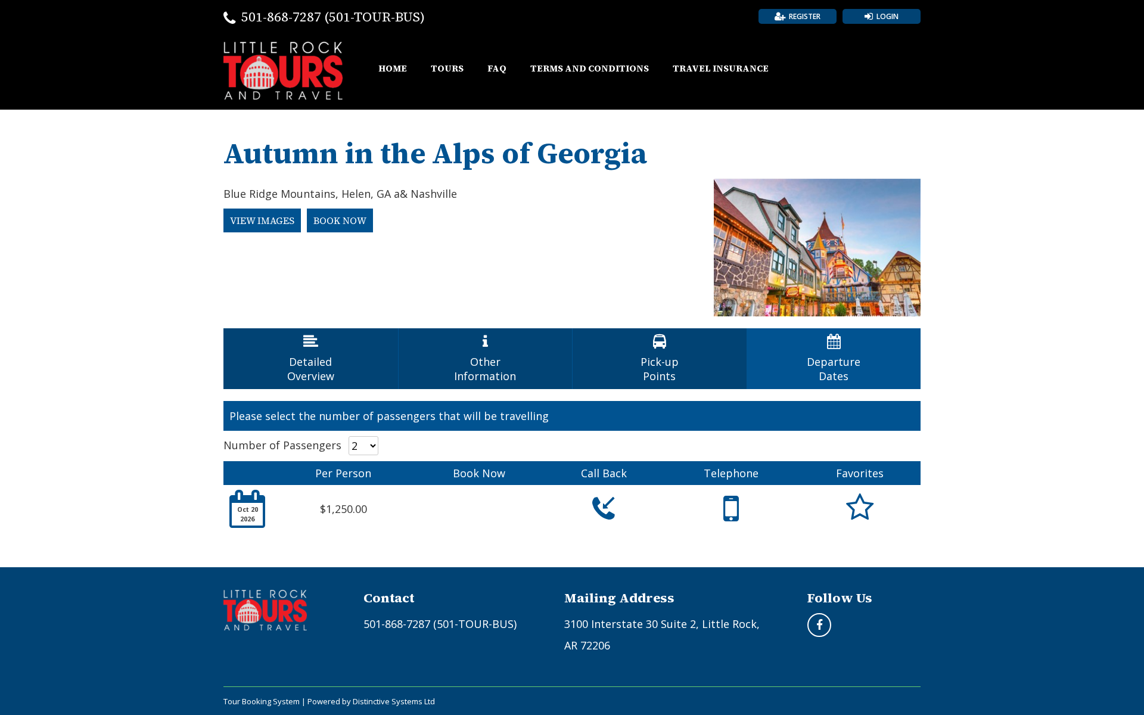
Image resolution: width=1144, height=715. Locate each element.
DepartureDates (833, 358)
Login (887, 16)
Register (804, 16)
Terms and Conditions (589, 68)
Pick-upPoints (660, 358)
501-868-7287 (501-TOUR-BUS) (333, 17)
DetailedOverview (310, 358)
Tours (447, 68)
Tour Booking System (261, 701)
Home (392, 68)
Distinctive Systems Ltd (394, 701)
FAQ (496, 68)
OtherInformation (485, 358)
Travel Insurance (721, 68)
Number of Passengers (282, 445)
